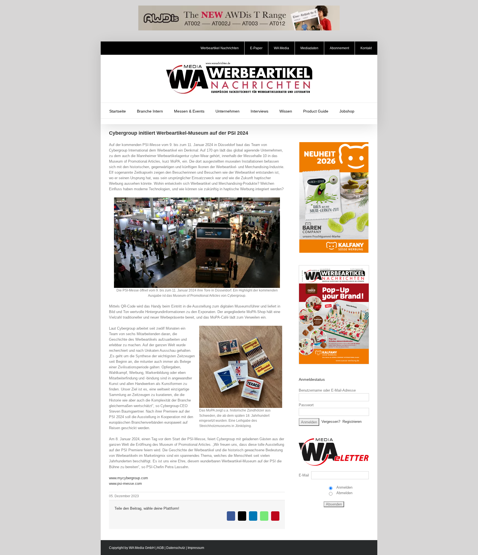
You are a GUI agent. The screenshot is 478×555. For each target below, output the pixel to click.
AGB (160, 548)
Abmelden (344, 493)
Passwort (306, 405)
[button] (367, 110)
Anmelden (344, 487)
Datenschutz (175, 548)
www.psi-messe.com (125, 483)
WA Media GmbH (142, 548)
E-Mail (304, 475)
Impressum (196, 548)
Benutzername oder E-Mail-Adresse (327, 390)
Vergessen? (330, 421)
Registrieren (352, 421)
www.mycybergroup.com (128, 478)
